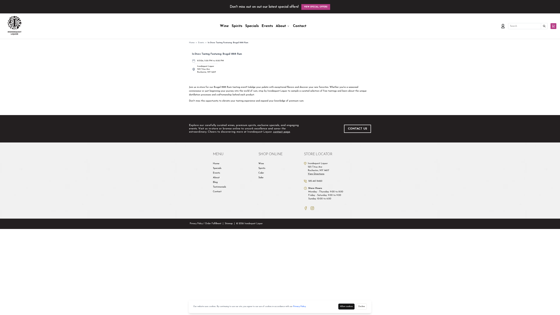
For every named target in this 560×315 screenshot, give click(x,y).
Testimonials (219, 187)
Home (192, 43)
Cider (261, 173)
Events (267, 26)
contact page (281, 132)
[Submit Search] (544, 26)
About (281, 26)
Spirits (237, 26)
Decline (361, 306)
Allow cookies (346, 306)
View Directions (316, 174)
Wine (224, 26)
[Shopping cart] (553, 26)
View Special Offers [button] (315, 7)
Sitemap (229, 224)
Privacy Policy (299, 306)
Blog (215, 182)
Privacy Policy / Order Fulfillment (205, 224)
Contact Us (357, 128)
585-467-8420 (315, 181)
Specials (252, 26)
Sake (260, 177)
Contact (299, 26)
